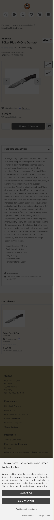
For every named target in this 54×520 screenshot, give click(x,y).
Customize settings (28, 509)
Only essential (26, 501)
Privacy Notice (28, 515)
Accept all (26, 493)
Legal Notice (44, 515)
